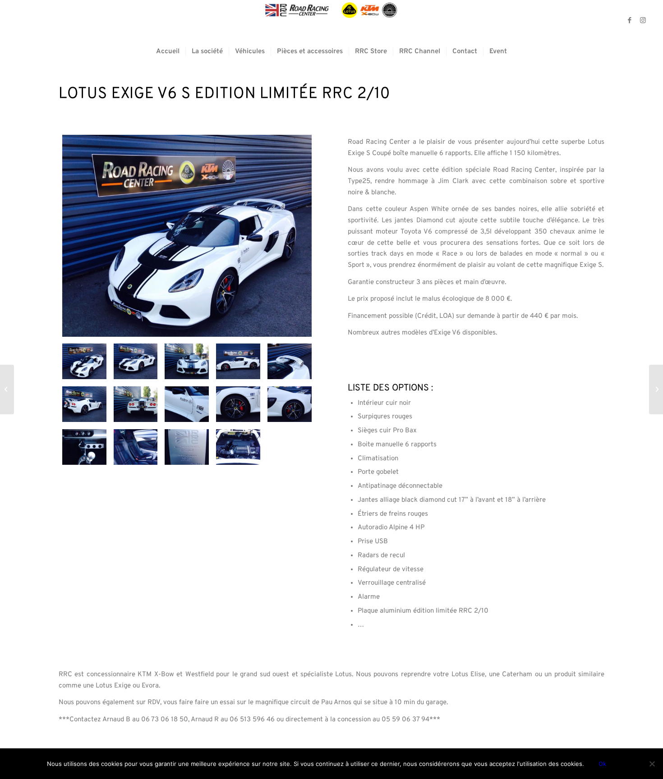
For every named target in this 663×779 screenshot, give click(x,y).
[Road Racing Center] (331, 20)
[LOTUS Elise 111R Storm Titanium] (7, 389)
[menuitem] (167, 52)
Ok (602, 763)
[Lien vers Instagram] (643, 20)
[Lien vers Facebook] (629, 20)
